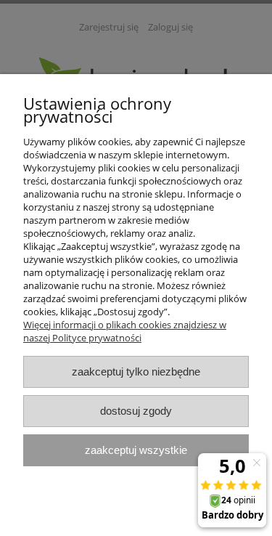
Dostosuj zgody (136, 411)
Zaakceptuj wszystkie (136, 450)
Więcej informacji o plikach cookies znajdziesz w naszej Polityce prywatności (124, 331)
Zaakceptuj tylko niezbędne (136, 371)
